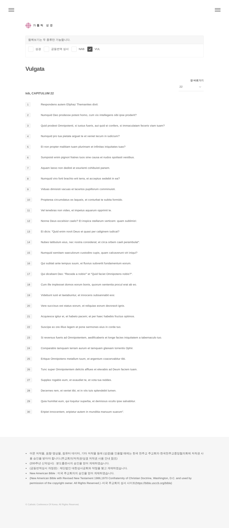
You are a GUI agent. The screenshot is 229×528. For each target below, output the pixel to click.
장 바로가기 (197, 80)
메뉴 (217, 10)
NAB (81, 49)
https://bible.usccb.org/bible (153, 483)
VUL (97, 49)
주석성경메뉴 (11, 10)
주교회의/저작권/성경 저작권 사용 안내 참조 (89, 458)
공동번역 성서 (60, 49)
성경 (38, 49)
